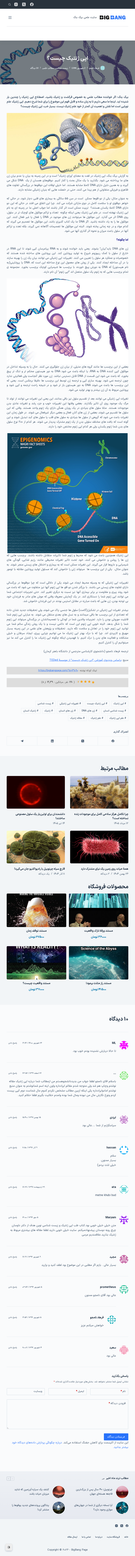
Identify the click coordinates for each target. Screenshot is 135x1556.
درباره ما (98, 1537)
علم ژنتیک (97, 718)
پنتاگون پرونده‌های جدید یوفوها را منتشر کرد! (30, 1507)
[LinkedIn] (52, 741)
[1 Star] (93, 682)
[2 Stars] (89, 681)
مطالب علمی (48, 68)
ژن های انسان (67, 711)
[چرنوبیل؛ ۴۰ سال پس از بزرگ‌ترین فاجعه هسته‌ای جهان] (122, 1492)
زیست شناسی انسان (114, 711)
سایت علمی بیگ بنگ (85, 17)
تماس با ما (86, 1537)
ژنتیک (48, 711)
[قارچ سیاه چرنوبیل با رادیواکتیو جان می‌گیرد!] (36, 847)
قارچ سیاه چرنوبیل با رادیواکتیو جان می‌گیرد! (39, 869)
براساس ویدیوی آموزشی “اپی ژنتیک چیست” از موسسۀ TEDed (85, 660)
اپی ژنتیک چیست (97, 703)
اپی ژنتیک (119, 703)
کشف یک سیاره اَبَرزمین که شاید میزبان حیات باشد (31, 1492)
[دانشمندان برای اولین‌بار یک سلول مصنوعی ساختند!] (36, 792)
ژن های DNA (89, 711)
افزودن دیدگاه (117, 1403)
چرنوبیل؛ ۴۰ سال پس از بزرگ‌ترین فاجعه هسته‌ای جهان (94, 1492)
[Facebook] (32, 4)
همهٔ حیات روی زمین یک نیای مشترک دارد (104, 869)
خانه (126, 1537)
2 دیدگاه (105, 874)
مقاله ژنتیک (77, 718)
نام (123, 1391)
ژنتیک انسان (30, 711)
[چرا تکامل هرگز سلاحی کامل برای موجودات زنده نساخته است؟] (99, 792)
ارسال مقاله (72, 1537)
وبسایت (38, 1391)
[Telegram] (22, 741)
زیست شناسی (61, 68)
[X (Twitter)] (24, 4)
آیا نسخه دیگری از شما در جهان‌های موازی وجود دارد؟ (93, 1507)
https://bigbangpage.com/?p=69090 (58, 670)
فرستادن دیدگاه (116, 1436)
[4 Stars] (81, 681)
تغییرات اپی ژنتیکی (70, 703)
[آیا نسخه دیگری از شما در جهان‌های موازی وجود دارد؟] (122, 1508)
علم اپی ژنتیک (117, 718)
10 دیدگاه (34, 68)
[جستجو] (9, 4)
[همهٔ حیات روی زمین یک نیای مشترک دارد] (99, 847)
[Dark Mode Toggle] (8, 1547)
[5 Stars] (77, 681)
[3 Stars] (85, 681)
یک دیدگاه (44, 874)
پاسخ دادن (12, 1043)
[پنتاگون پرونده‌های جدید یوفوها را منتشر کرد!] (59, 1508)
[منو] (10, 17)
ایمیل (80, 1391)
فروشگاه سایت (113, 1537)
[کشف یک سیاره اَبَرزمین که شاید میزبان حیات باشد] (59, 1492)
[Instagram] (16, 4)
